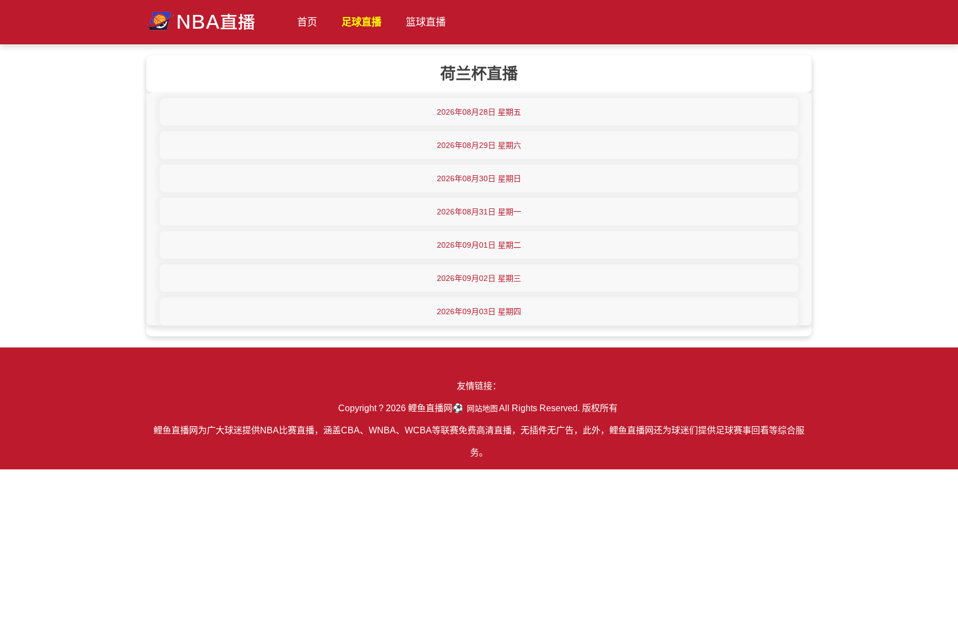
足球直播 (361, 22)
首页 (307, 22)
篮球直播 (426, 22)
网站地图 (482, 408)
